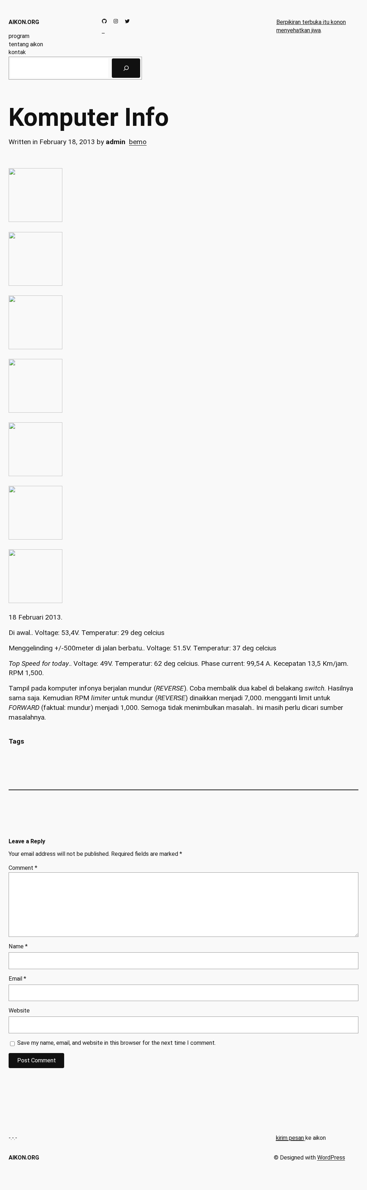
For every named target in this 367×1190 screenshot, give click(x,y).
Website (19, 1010)
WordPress (331, 1157)
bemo (138, 142)
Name (18, 946)
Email (17, 978)
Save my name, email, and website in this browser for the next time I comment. (116, 1042)
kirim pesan (290, 1137)
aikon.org (24, 22)
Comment (23, 867)
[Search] (126, 68)
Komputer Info (89, 117)
